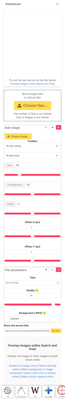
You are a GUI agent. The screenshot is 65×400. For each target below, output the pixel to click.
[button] (57, 4)
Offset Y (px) (32, 246)
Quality (31, 290)
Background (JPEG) (32, 312)
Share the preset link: (16, 325)
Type (33, 277)
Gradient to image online (23, 365)
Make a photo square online (37, 376)
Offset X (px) (32, 222)
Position (32, 141)
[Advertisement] (32, 44)
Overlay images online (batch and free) (32, 83)
